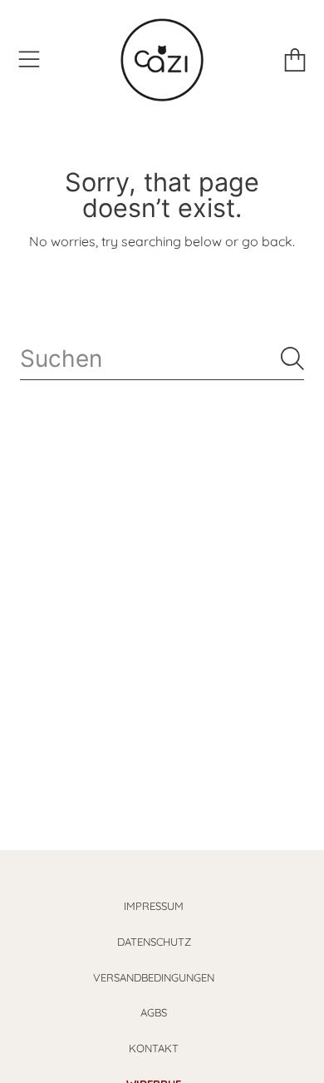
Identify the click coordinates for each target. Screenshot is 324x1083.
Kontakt (154, 1048)
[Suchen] (292, 358)
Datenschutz (154, 941)
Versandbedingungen (153, 977)
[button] (29, 60)
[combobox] (162, 359)
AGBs (153, 1012)
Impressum (154, 905)
